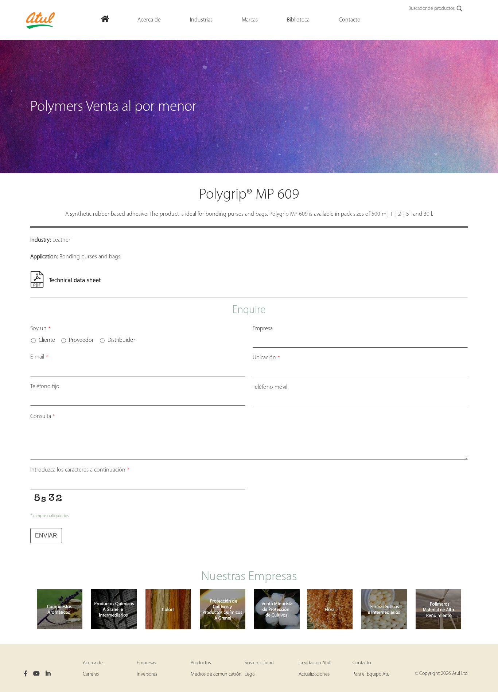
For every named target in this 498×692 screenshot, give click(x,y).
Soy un (40, 329)
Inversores (147, 674)
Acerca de (93, 663)
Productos (201, 663)
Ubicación (266, 358)
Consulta (42, 416)
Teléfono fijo (44, 387)
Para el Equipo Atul (371, 674)
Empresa (263, 329)
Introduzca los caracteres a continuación (79, 470)
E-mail (39, 357)
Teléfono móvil (270, 387)
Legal (250, 674)
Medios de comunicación (216, 674)
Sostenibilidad (259, 663)
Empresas (146, 663)
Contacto (362, 663)
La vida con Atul (314, 663)
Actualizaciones (314, 674)
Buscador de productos (431, 8)
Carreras (91, 674)
